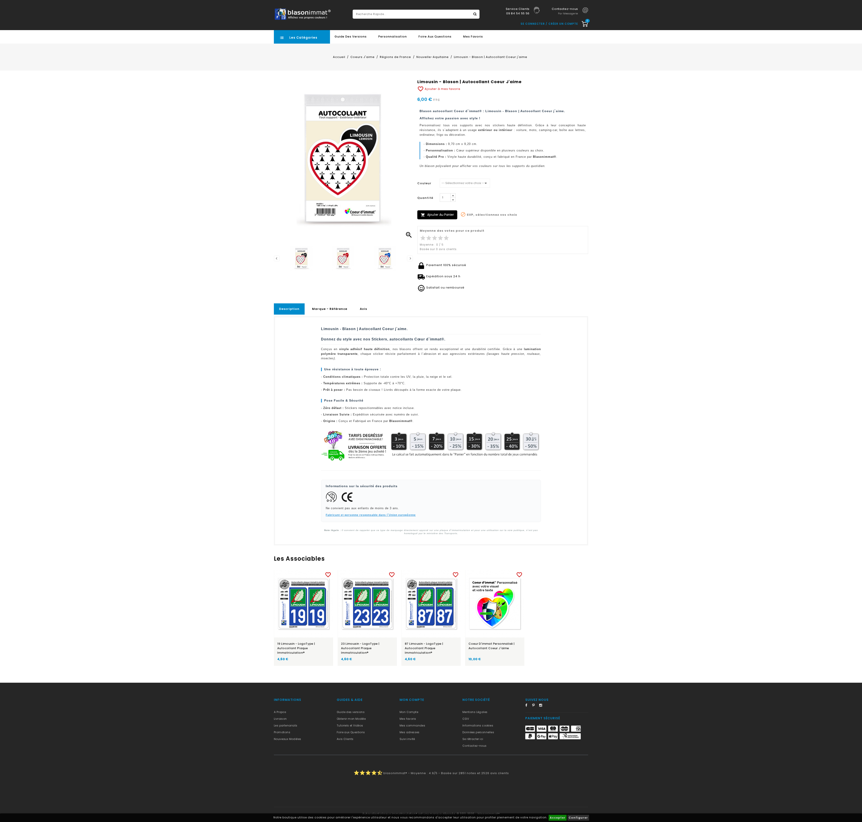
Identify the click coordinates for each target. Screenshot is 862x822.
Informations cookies (477, 725)
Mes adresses (410, 732)
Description (289, 309)
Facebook (528, 706)
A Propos (280, 712)
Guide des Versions (350, 36)
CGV (465, 719)
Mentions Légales (474, 712)
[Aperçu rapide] (308, 574)
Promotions (282, 732)
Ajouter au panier (437, 214)
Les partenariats (285, 725)
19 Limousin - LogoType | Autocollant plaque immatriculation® (296, 648)
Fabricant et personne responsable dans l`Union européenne (371, 514)
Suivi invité (407, 739)
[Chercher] (475, 14)
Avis (363, 309)
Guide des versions (351, 712)
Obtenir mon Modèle (351, 719)
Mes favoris (473, 36)
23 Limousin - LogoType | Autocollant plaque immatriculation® (360, 648)
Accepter (557, 818)
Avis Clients (345, 739)
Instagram (542, 706)
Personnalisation (392, 36)
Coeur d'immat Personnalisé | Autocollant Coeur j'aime (491, 646)
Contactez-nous (474, 746)
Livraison (280, 719)
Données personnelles (478, 732)
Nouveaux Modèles (287, 739)
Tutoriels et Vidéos (350, 725)
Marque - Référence (329, 309)
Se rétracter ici (472, 739)
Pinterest (535, 706)
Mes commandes (412, 725)
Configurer (578, 818)
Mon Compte (409, 712)
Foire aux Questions (434, 36)
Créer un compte (563, 24)
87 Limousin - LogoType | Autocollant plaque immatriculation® (424, 648)
